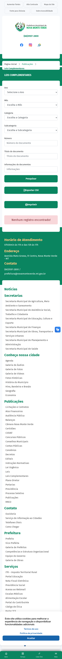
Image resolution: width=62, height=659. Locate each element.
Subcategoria (10, 126)
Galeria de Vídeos (14, 373)
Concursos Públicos (15, 437)
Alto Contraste (32, 4)
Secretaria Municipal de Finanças (23, 327)
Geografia (10, 391)
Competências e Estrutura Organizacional (27, 551)
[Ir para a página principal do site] (31, 27)
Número (8, 138)
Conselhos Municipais (16, 441)
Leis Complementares (16, 476)
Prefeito (9, 538)
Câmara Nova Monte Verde (19, 424)
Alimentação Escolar (16, 598)
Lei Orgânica (12, 467)
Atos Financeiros (14, 411)
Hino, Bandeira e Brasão (18, 386)
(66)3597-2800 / (12, 269)
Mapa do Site (49, 4)
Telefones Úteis (13, 522)
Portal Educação (14, 576)
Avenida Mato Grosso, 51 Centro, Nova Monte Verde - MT (30, 257)
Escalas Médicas (14, 593)
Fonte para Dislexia (17, 11)
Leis (7, 471)
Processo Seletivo (14, 493)
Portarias (10, 484)
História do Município (16, 382)
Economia (10, 395)
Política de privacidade (31, 633)
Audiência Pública (15, 415)
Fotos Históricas (13, 378)
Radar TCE (10, 611)
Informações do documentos (17, 164)
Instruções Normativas (17, 463)
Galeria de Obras (14, 560)
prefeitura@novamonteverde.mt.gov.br (25, 273)
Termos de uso (31, 629)
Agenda (9, 360)
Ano (6, 88)
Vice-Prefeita (12, 543)
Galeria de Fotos (14, 369)
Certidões (10, 428)
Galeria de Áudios (14, 365)
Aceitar (31, 638)
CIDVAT (8, 433)
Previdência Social (15, 585)
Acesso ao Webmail (15, 589)
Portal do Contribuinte (17, 602)
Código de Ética (13, 606)
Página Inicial (10, 64)
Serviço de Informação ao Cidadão (23, 518)
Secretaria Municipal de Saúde (21, 348)
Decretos (10, 454)
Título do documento (13, 151)
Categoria (8, 113)
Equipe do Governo (15, 556)
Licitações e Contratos (17, 407)
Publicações (27, 64)
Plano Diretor (12, 480)
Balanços (10, 420)
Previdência (11, 489)
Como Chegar (12, 526)
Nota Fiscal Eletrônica (17, 580)
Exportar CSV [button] (32, 190)
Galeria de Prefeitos (15, 547)
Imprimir (32, 204)
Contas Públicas (13, 445)
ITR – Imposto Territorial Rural (21, 572)
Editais (9, 458)
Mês (6, 100)
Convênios (10, 450)
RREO (8, 502)
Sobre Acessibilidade (44, 11)
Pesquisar (31, 178)
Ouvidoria (10, 513)
